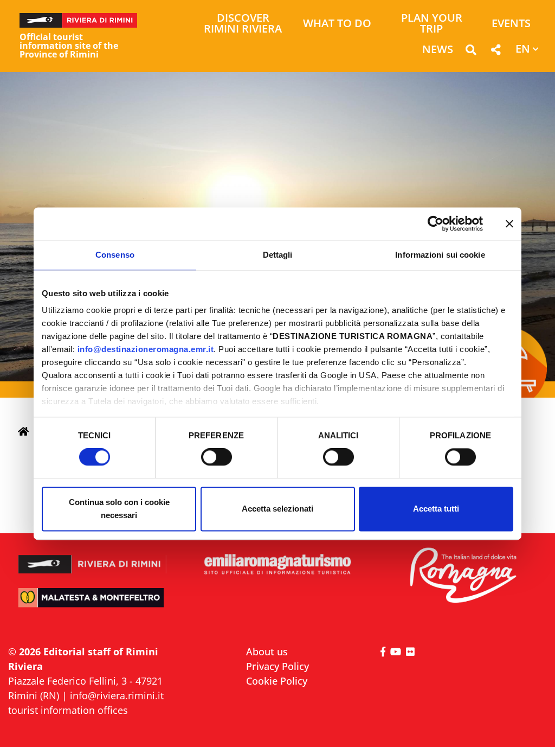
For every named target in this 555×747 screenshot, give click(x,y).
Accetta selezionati (277, 508)
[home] (23, 431)
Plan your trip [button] (431, 24)
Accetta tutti (436, 508)
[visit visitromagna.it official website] (462, 576)
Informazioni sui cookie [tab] (440, 254)
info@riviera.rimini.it (117, 695)
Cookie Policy (276, 680)
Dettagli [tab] (278, 254)
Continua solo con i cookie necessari (119, 508)
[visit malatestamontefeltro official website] (92, 604)
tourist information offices (68, 710)
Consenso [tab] (114, 254)
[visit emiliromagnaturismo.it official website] (277, 564)
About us (267, 651)
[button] (471, 51)
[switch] (216, 457)
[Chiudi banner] (509, 223)
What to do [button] (337, 24)
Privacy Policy (277, 666)
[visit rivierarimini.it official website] (92, 558)
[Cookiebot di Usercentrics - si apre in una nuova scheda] (435, 223)
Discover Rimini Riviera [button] (243, 24)
